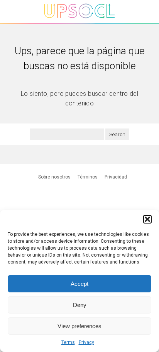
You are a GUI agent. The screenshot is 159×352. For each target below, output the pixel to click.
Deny (79, 305)
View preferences (79, 326)
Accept (79, 283)
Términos (88, 177)
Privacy (86, 342)
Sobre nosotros (54, 177)
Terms (68, 342)
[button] (147, 219)
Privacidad (116, 177)
